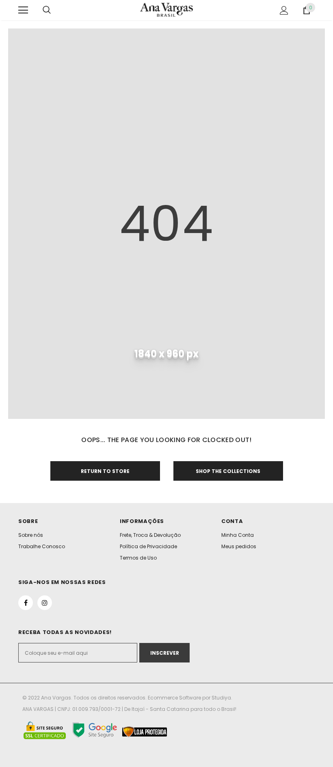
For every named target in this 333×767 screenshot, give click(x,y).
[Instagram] (44, 602)
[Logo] (166, 9)
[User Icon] (284, 10)
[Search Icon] (47, 10)
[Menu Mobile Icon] (23, 10)
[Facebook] (25, 602)
